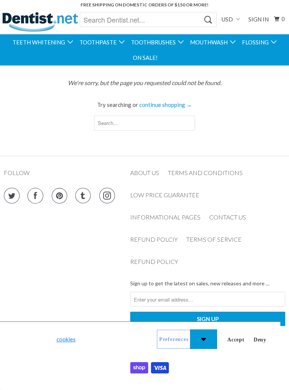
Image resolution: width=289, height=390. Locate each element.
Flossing (256, 42)
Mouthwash (210, 42)
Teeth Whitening (39, 42)
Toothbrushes (154, 42)
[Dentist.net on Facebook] (36, 196)
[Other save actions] (203, 339)
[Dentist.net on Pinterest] (61, 196)
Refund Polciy (154, 239)
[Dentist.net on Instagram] (108, 196)
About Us (144, 172)
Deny (260, 340)
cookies (66, 339)
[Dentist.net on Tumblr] (84, 196)
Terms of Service (214, 239)
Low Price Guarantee (164, 194)
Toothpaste (99, 42)
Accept (236, 340)
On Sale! (145, 57)
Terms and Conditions (205, 172)
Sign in (258, 19)
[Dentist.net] (40, 21)
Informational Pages (165, 217)
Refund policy (154, 261)
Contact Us (227, 217)
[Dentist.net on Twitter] (13, 196)
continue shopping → (165, 104)
